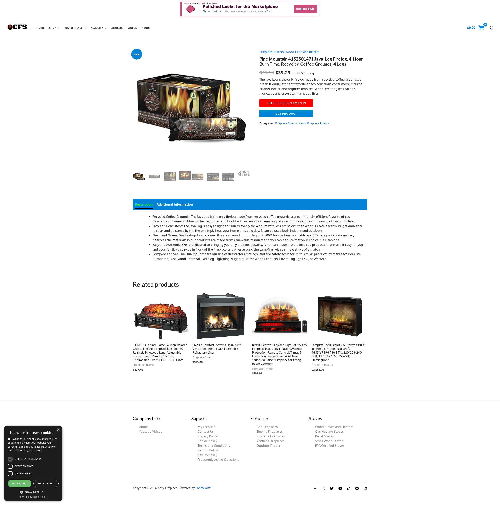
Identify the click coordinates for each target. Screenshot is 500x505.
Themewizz (203, 488)
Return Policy (207, 455)
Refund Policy (208, 450)
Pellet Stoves (324, 436)
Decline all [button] (46, 483)
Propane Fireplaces (270, 436)
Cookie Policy (207, 441)
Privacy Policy (208, 436)
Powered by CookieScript (33, 496)
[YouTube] (340, 488)
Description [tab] (144, 204)
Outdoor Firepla (268, 445)
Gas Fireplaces (267, 427)
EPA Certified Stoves (330, 445)
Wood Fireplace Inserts (302, 52)
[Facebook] (315, 488)
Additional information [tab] (175, 204)
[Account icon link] (491, 28)
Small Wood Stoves (329, 441)
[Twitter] (332, 488)
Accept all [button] (19, 483)
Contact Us (206, 431)
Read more (35, 450)
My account (206, 427)
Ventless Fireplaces (270, 441)
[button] (58, 28)
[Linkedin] (365, 488)
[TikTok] (348, 488)
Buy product (286, 113)
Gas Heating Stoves (329, 431)
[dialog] (33, 463)
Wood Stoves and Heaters (334, 427)
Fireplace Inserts (271, 52)
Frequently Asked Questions (218, 460)
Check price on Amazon (286, 103)
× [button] (58, 429)
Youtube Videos (150, 431)
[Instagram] (323, 488)
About (143, 427)
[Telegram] (357, 488)
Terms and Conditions (214, 445)
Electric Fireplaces (269, 431)
